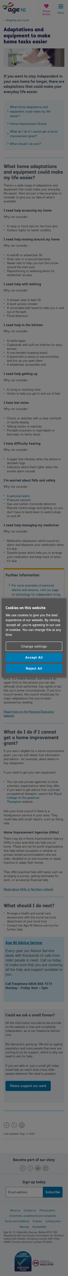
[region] (34, 638)
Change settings (34, 646)
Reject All (34, 668)
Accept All (34, 657)
